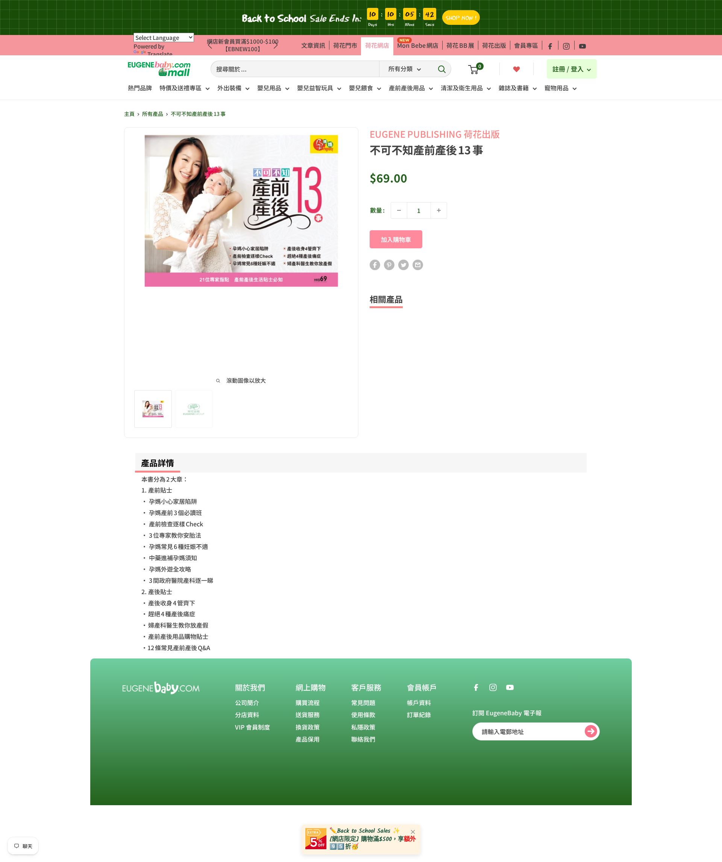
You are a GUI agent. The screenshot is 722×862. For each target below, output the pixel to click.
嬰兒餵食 (361, 87)
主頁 (129, 113)
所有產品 (152, 113)
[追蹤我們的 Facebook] (550, 45)
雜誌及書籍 (514, 87)
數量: (377, 209)
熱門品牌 (140, 87)
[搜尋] (441, 69)
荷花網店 (377, 45)
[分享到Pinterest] (389, 265)
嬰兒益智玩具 (315, 87)
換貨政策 (308, 726)
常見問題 (363, 702)
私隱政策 (363, 726)
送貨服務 (308, 714)
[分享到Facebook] (375, 265)
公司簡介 (247, 702)
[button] (276, 45)
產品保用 (308, 738)
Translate (159, 54)
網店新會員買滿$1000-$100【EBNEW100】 (243, 45)
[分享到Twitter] (403, 265)
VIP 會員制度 (252, 726)
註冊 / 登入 (568, 68)
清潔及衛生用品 (462, 87)
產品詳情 (157, 462)
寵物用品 (557, 87)
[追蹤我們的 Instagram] (566, 45)
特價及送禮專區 (180, 87)
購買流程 (308, 702)
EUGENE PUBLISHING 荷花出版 (435, 133)
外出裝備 (229, 87)
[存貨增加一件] (439, 210)
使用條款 (363, 714)
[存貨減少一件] (399, 210)
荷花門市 (345, 45)
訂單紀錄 (419, 714)
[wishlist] (516, 68)
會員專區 (526, 45)
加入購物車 (396, 239)
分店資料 (247, 714)
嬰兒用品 (269, 87)
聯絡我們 (363, 738)
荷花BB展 (460, 45)
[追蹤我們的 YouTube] (582, 45)
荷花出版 (494, 45)
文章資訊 (313, 45)
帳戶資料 (419, 702)
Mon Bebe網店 (417, 45)
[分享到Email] (418, 265)
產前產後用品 (407, 87)
